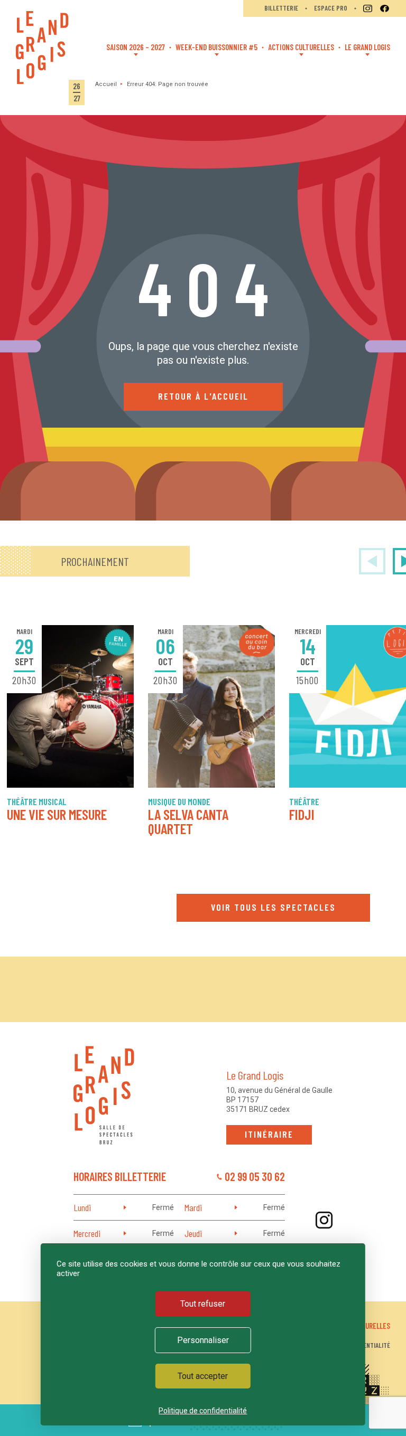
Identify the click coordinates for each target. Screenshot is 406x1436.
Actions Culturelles (301, 47)
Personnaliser (203, 1340)
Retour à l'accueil (203, 396)
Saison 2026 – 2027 (135, 47)
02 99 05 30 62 (255, 1176)
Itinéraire (269, 1134)
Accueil (106, 84)
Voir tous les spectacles (273, 907)
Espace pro (330, 8)
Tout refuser (202, 1304)
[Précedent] (372, 561)
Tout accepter (203, 1376)
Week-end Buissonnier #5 (216, 47)
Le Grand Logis (367, 47)
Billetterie (281, 8)
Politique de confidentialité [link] (203, 1410)
